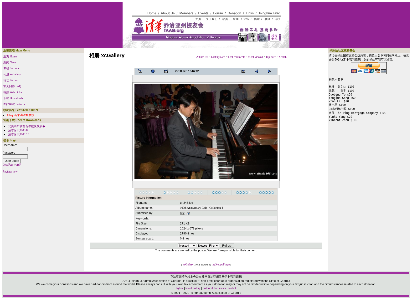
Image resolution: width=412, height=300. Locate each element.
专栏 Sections (11, 68)
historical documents (214, 288)
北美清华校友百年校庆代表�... (27, 126)
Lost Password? (12, 164)
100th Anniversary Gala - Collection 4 (201, 207)
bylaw (179, 288)
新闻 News (9, 62)
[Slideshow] (167, 71)
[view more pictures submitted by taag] (188, 213)
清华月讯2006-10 (18, 134)
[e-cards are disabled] (244, 71)
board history (193, 288)
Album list (202, 57)
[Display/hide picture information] (154, 71)
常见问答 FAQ (12, 86)
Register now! (11, 171)
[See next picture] (257, 71)
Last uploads (218, 57)
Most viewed (255, 57)
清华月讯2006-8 (18, 130)
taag (182, 213)
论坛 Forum (10, 80)
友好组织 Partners (14, 104)
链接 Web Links (12, 92)
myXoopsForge (221, 264)
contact (232, 288)
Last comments (236, 57)
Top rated (271, 57)
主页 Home (10, 56)
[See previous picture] (271, 71)
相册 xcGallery (12, 74)
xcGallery (188, 264)
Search (283, 57)
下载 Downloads (13, 98)
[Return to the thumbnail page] (141, 71)
